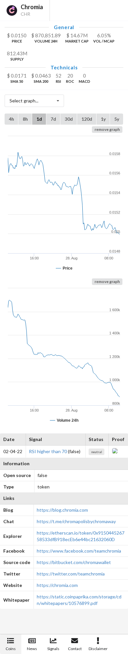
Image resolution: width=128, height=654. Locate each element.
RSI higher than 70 (48, 451)
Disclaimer (98, 648)
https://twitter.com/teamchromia (71, 573)
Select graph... (24, 100)
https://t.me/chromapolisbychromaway (76, 521)
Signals (53, 648)
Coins (11, 648)
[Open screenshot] (115, 452)
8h (25, 119)
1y (103, 119)
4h (11, 119)
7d (53, 119)
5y (116, 119)
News (32, 648)
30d (69, 119)
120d (86, 119)
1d (39, 119)
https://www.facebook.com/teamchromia (79, 551)
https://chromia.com (57, 585)
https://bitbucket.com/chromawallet (74, 562)
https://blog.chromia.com (62, 510)
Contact (75, 648)
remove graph (107, 129)
